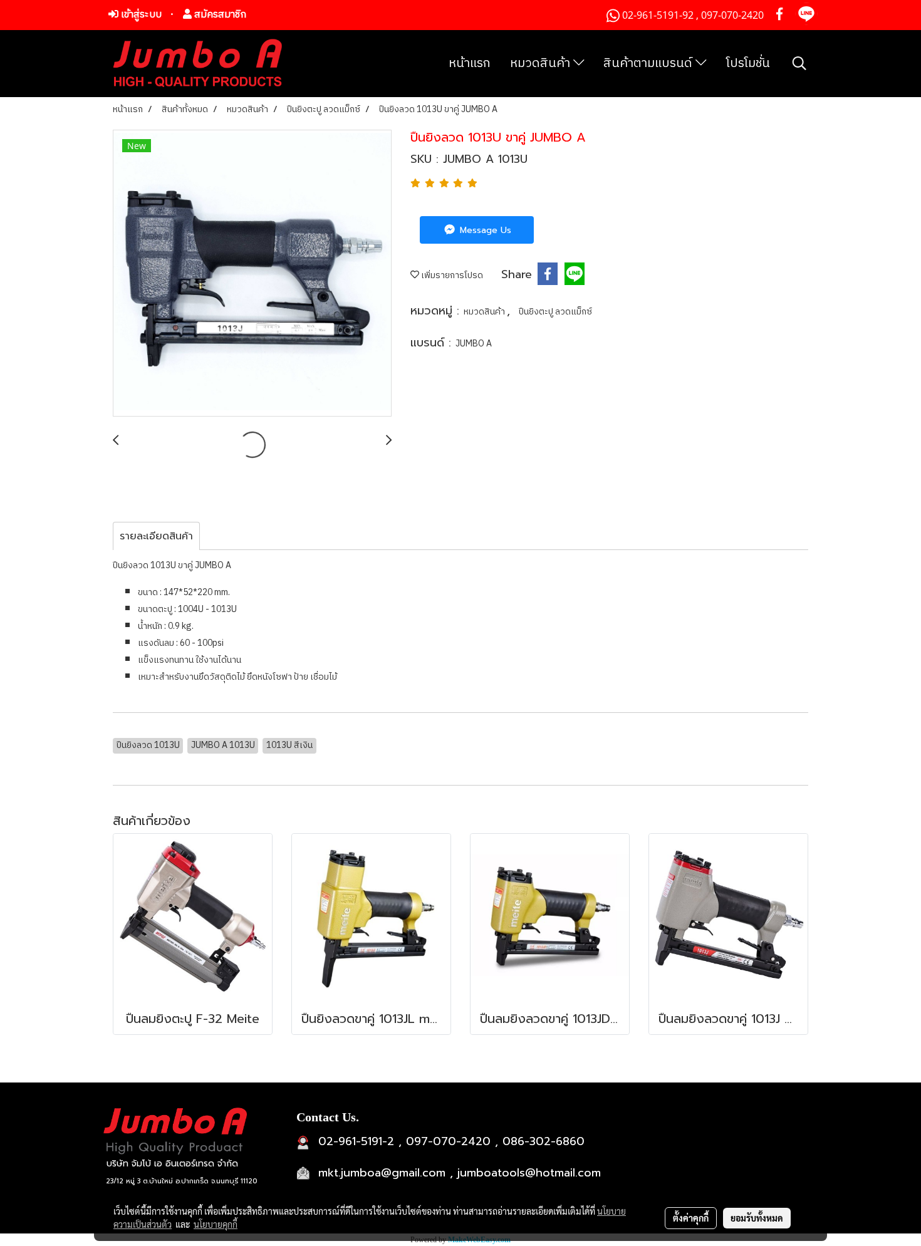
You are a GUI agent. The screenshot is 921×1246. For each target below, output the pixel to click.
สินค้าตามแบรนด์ (649, 63)
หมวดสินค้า (541, 63)
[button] (799, 63)
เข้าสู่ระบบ (140, 14)
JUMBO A (473, 343)
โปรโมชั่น (748, 63)
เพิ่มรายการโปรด (451, 275)
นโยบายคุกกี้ (215, 1224)
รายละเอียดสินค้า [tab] (156, 536)
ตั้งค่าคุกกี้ (691, 1217)
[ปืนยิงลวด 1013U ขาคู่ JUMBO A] (252, 273)
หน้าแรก (470, 63)
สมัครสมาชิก (219, 14)
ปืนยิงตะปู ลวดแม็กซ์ (555, 311)
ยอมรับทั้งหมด (757, 1217)
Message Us (484, 230)
